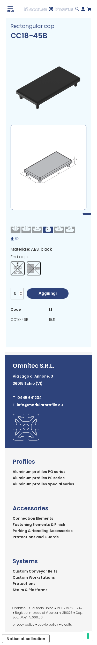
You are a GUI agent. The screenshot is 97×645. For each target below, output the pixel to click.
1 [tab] (87, 214)
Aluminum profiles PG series (39, 471)
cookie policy (48, 624)
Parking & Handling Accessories (43, 530)
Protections (24, 583)
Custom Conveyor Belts (35, 571)
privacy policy (23, 624)
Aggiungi (48, 293)
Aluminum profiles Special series (43, 484)
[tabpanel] (48, 167)
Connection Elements (33, 518)
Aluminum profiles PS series (39, 477)
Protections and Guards (36, 537)
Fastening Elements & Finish (39, 524)
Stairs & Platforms (30, 589)
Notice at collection (25, 638)
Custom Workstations (34, 577)
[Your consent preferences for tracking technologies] (88, 636)
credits (67, 624)
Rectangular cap (32, 26)
